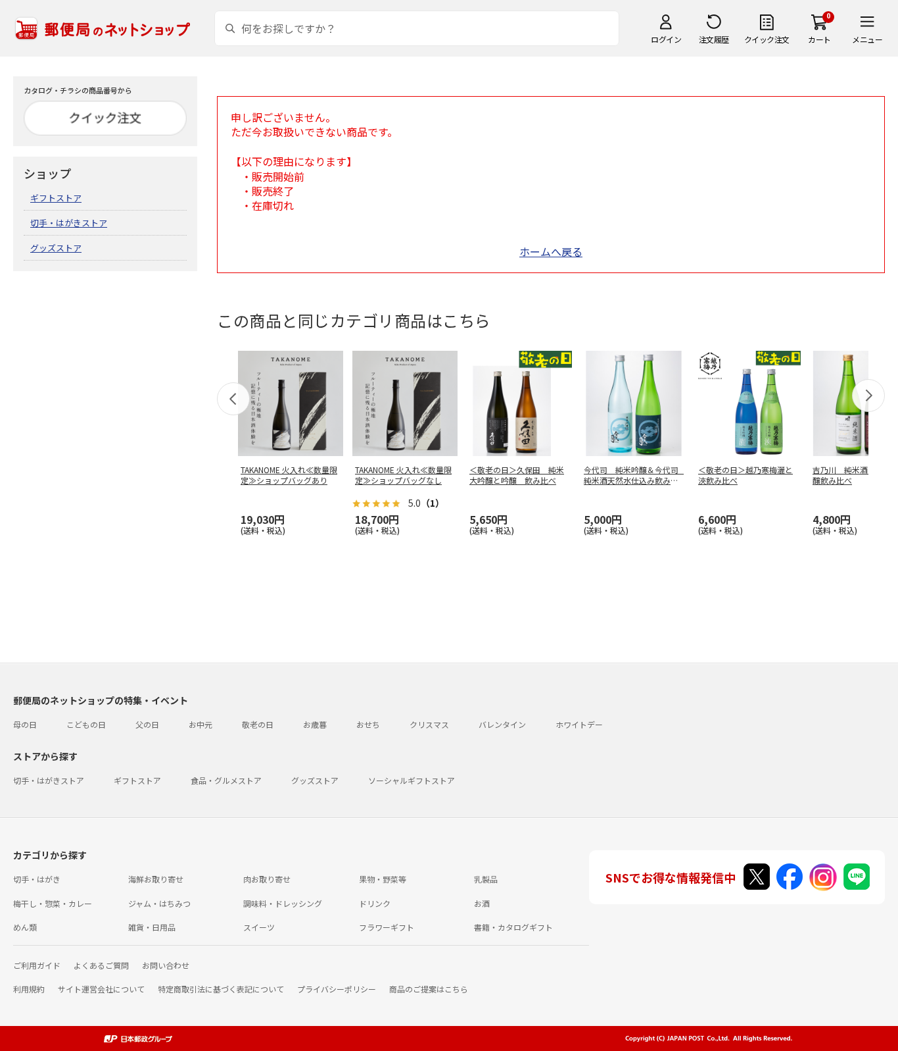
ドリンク (374, 903)
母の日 (25, 724)
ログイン (666, 39)
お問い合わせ (165, 965)
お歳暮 (315, 724)
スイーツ (259, 927)
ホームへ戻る (550, 251)
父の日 (147, 724)
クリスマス (429, 724)
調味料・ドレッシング (282, 903)
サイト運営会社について (101, 988)
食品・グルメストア (226, 780)
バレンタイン (502, 724)
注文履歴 (714, 39)
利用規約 (29, 988)
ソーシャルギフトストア (411, 780)
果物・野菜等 (382, 878)
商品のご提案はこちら (428, 988)
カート (819, 39)
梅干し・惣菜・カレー (52, 903)
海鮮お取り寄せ (155, 878)
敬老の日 (257, 724)
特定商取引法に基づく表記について (221, 988)
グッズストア (56, 248)
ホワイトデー (579, 724)
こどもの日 (86, 724)
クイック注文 (767, 39)
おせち (368, 724)
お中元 (200, 724)
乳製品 (486, 878)
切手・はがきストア (68, 223)
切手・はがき (36, 878)
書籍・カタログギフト (513, 927)
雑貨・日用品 (152, 927)
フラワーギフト (386, 927)
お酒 (482, 903)
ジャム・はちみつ (159, 903)
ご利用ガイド (36, 965)
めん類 (25, 927)
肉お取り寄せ (267, 878)
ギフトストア (56, 198)
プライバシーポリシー (336, 988)
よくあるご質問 (101, 965)
